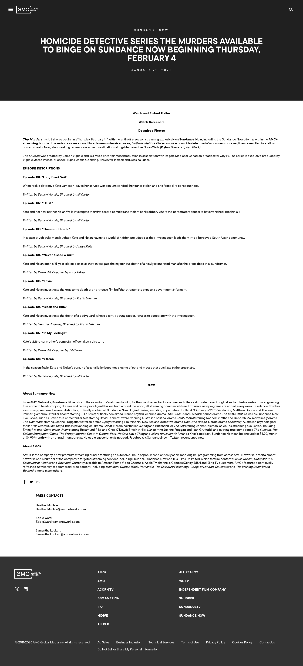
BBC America (108, 598)
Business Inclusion (129, 642)
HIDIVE (102, 616)
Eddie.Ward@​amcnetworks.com (58, 522)
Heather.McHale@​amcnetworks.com (61, 509)
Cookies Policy (242, 642)
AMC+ (102, 572)
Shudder (186, 598)
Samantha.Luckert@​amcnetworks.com (62, 534)
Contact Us (267, 642)
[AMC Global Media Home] (27, 9)
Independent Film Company (202, 589)
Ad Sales (103, 642)
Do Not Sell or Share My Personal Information (128, 649)
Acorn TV (105, 589)
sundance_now (194, 438)
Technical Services (161, 642)
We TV (184, 581)
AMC (101, 581)
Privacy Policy (215, 642)
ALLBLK (103, 624)
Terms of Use (190, 642)
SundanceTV (190, 607)
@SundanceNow (155, 438)
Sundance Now (151, 30)
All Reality (188, 572)
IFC (100, 607)
